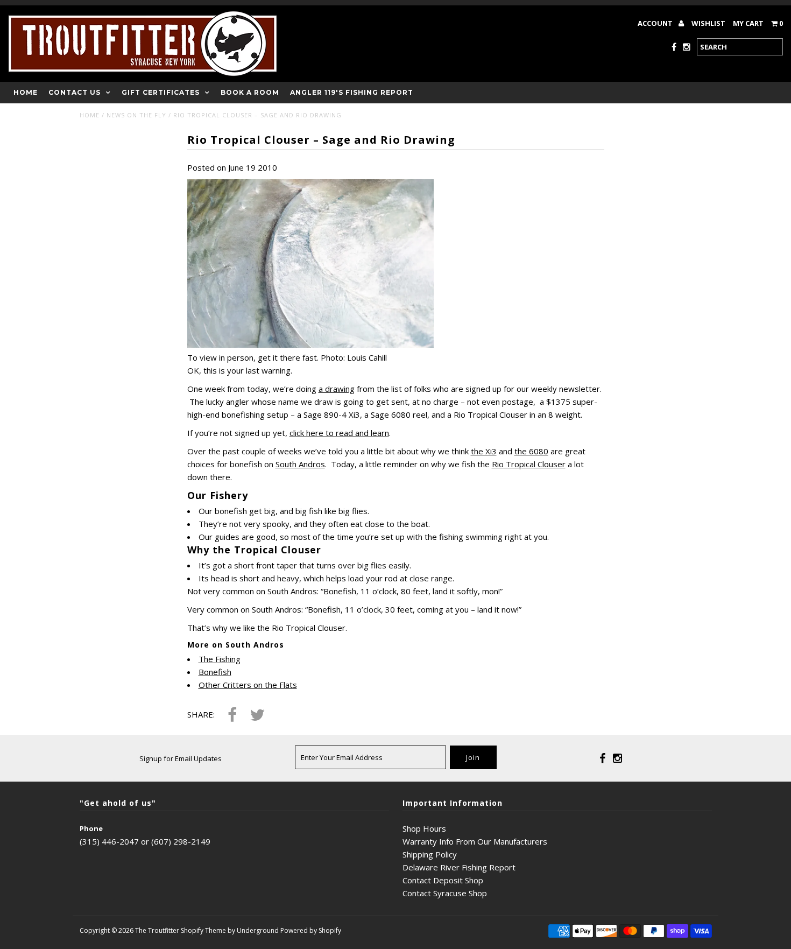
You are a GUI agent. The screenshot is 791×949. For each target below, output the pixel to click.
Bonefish (215, 671)
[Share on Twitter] (257, 715)
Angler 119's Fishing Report (351, 92)
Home (25, 92)
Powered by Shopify (310, 930)
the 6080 (531, 451)
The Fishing (220, 658)
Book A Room (250, 92)
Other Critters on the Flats (248, 684)
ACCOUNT (656, 23)
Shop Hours (424, 828)
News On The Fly (136, 115)
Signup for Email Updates (180, 758)
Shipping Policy (429, 854)
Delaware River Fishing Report (458, 867)
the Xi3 (484, 451)
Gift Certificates (161, 92)
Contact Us (74, 92)
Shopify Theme (203, 930)
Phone (91, 828)
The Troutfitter (157, 930)
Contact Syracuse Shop (444, 893)
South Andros (300, 464)
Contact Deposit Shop (442, 880)
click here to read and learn (339, 432)
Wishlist (708, 23)
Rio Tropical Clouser (529, 464)
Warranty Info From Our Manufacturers (474, 841)
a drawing (337, 388)
